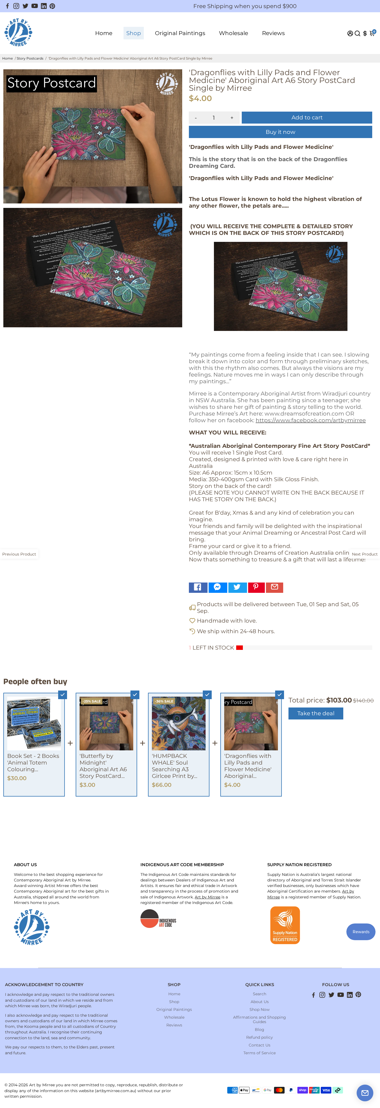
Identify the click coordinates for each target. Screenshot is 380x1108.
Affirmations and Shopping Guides (259, 1019)
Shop (133, 33)
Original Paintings (180, 33)
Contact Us (259, 1045)
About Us (260, 1001)
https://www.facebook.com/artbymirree (311, 420)
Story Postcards (30, 58)
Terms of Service (259, 1053)
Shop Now (260, 1009)
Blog (259, 1029)
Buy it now (280, 132)
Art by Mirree (207, 897)
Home (103, 33)
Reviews (273, 33)
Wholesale (233, 33)
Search (259, 994)
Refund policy (259, 1037)
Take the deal (315, 713)
